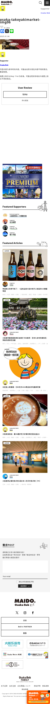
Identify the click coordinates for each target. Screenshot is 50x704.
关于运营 (4, 686)
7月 (8, 343)
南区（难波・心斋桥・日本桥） (39, 294)
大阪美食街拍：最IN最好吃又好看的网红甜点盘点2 (21, 434)
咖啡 (4, 437)
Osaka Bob (45, 13)
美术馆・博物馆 (26, 484)
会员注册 (12, 686)
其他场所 (24, 294)
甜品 (23, 437)
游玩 (19, 343)
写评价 (25, 94)
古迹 (37, 390)
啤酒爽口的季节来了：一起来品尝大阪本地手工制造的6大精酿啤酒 (25, 290)
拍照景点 (33, 343)
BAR (4, 294)
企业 (25, 620)
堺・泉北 (43, 390)
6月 (4, 343)
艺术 (4, 484)
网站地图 (25, 689)
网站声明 (37, 686)
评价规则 (25, 100)
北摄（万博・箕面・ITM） (25, 390)
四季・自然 (45, 343)
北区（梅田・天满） (13, 294)
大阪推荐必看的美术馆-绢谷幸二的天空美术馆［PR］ (22, 481)
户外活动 (13, 343)
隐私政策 (45, 686)
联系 (25, 633)
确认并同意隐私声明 (26, 582)
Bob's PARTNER (25, 627)
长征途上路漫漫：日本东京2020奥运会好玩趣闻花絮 (21, 387)
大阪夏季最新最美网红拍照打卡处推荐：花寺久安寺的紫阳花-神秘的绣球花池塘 (25, 339)
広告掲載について (24, 686)
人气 (39, 343)
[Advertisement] (25, 133)
